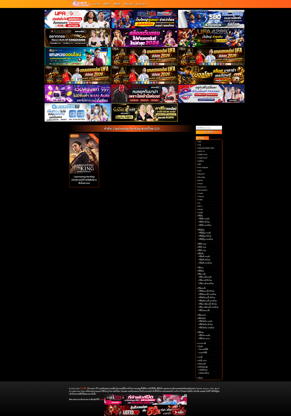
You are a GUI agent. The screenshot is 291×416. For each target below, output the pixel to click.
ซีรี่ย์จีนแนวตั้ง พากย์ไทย (207, 294)
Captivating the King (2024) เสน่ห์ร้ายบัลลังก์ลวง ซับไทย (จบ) (84, 179)
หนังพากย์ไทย (204, 373)
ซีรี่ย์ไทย (201, 332)
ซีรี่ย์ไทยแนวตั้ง (204, 310)
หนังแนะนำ (202, 364)
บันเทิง (200, 346)
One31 (200, 183)
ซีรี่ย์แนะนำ (202, 315)
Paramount (202, 187)
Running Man (202, 190)
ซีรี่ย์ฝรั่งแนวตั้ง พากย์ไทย (208, 301)
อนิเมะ (200, 378)
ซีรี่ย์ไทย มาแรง (204, 338)
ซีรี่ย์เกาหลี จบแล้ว (205, 277)
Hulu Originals (203, 167)
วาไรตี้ (200, 357)
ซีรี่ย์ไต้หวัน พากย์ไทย (206, 328)
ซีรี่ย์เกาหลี (128, 4)
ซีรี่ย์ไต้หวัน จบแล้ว (205, 321)
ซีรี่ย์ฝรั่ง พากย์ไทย (205, 263)
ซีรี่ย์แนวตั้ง (202, 288)
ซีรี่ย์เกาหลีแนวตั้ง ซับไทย (208, 304)
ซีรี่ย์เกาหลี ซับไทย (205, 280)
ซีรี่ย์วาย (200, 268)
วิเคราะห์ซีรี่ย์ (203, 349)
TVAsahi (201, 196)
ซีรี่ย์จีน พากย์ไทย (205, 225)
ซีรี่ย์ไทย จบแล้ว (204, 335)
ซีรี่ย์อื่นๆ (201, 271)
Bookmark (141, 4)
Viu (199, 203)
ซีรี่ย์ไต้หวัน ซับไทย (206, 324)
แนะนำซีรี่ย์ (203, 353)
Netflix (200, 180)
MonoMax (201, 177)
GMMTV (201, 161)
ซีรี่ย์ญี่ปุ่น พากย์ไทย (206, 239)
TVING (200, 200)
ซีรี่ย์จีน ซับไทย (204, 222)
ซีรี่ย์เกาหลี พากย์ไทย (206, 283)
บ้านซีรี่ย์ (83, 388)
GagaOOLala (202, 158)
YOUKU (200, 209)
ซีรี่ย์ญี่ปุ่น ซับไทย (205, 236)
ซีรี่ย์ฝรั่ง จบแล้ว (204, 256)
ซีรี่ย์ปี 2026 (202, 250)
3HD (199, 141)
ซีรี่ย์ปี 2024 (202, 244)
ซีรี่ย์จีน (107, 4)
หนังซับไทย (203, 370)
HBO (199, 164)
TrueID (200, 193)
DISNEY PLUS (202, 154)
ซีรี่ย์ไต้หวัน (202, 318)
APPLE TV (201, 151)
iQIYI (199, 171)
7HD (199, 145)
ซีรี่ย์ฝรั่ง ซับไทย (204, 260)
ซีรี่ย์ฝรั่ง (117, 4)
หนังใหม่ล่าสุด (203, 367)
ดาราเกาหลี (202, 343)
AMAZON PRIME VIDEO (206, 148)
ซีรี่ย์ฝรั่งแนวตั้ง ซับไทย (207, 297)
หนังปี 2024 (202, 361)
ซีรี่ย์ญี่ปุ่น (201, 230)
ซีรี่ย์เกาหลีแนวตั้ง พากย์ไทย (208, 307)
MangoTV (201, 174)
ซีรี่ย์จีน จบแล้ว (204, 219)
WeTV (200, 206)
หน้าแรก (97, 4)
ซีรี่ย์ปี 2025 (202, 247)
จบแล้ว (200, 213)
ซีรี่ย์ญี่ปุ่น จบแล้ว (205, 233)
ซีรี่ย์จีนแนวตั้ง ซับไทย (206, 291)
